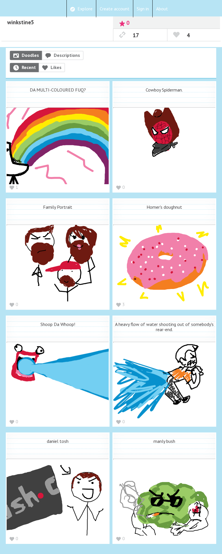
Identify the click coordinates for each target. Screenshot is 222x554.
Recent (29, 67)
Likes (56, 67)
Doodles (30, 55)
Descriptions (67, 55)
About (162, 9)
